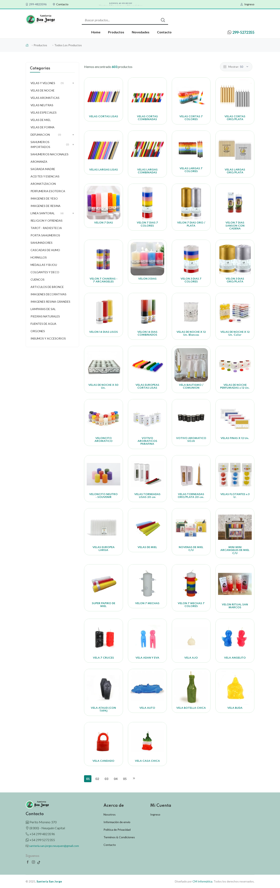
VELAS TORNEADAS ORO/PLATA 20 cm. (191, 496)
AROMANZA (39, 161)
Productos (116, 32)
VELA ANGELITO (235, 658)
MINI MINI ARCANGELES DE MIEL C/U (234, 550)
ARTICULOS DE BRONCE (47, 287)
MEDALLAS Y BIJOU (44, 264)
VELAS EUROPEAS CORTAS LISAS (147, 386)
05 (125, 779)
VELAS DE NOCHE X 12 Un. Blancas (191, 333)
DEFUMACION (52, 134)
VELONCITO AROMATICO (103, 439)
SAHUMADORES (41, 242)
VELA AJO (191, 658)
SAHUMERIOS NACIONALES (49, 154)
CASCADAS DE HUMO (45, 250)
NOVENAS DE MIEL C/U (191, 549)
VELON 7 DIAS (103, 222)
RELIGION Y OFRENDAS (47, 220)
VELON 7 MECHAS (147, 603)
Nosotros (110, 814)
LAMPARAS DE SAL (43, 309)
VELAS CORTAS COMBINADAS (147, 118)
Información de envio (117, 822)
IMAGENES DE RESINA (45, 206)
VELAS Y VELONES (52, 83)
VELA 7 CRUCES (103, 658)
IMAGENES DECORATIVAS (48, 294)
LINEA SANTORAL (52, 213)
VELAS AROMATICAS (45, 97)
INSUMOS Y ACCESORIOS (48, 338)
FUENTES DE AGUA (43, 323)
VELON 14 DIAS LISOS (103, 332)
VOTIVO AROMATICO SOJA (191, 439)
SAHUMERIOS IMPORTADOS (52, 144)
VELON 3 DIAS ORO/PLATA (235, 280)
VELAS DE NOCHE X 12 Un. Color (235, 333)
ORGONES (38, 331)
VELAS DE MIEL (147, 547)
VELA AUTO (147, 708)
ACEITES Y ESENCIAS (45, 176)
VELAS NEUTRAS (42, 105)
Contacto (62, 4)
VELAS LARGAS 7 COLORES (191, 170)
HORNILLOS (39, 257)
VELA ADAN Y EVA (147, 658)
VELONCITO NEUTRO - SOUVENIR (103, 496)
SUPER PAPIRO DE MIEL (103, 605)
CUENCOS (37, 279)
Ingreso (249, 4)
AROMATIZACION (43, 183)
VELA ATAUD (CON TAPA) (103, 709)
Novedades (140, 32)
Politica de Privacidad (117, 829)
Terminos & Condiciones (119, 837)
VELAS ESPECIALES (44, 112)
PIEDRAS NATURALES (45, 316)
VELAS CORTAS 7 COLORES (191, 118)
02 (97, 779)
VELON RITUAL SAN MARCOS (235, 606)
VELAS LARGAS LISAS (103, 169)
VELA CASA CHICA (147, 761)
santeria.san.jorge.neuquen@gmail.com (54, 845)
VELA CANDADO (103, 761)
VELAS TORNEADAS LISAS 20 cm (147, 496)
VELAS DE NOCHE (43, 90)
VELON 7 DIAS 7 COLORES (147, 224)
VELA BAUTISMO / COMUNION (191, 386)
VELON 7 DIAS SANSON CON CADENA (235, 225)
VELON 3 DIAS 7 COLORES (191, 280)
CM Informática (202, 881)
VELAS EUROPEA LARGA (103, 549)
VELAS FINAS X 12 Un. (235, 438)
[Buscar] (163, 20)
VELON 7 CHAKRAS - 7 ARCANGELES (103, 280)
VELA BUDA (234, 708)
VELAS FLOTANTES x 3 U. (234, 496)
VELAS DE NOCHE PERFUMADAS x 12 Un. (235, 386)
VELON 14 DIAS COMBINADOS (147, 333)
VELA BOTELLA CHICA (191, 708)
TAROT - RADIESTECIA (46, 228)
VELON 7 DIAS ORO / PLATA (191, 224)
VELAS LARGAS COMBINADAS (147, 171)
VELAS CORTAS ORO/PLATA (234, 118)
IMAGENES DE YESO (44, 198)
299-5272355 (243, 32)
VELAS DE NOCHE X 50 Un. (103, 386)
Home (95, 32)
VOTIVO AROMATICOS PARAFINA (147, 441)
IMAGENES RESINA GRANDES (50, 301)
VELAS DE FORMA (43, 127)
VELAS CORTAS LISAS (103, 116)
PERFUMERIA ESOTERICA (48, 191)
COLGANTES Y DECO (45, 272)
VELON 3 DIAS (147, 279)
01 (88, 779)
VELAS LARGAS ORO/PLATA (235, 171)
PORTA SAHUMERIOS (45, 235)
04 (115, 779)
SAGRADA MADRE (43, 169)
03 (106, 779)
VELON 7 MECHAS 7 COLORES (191, 605)
